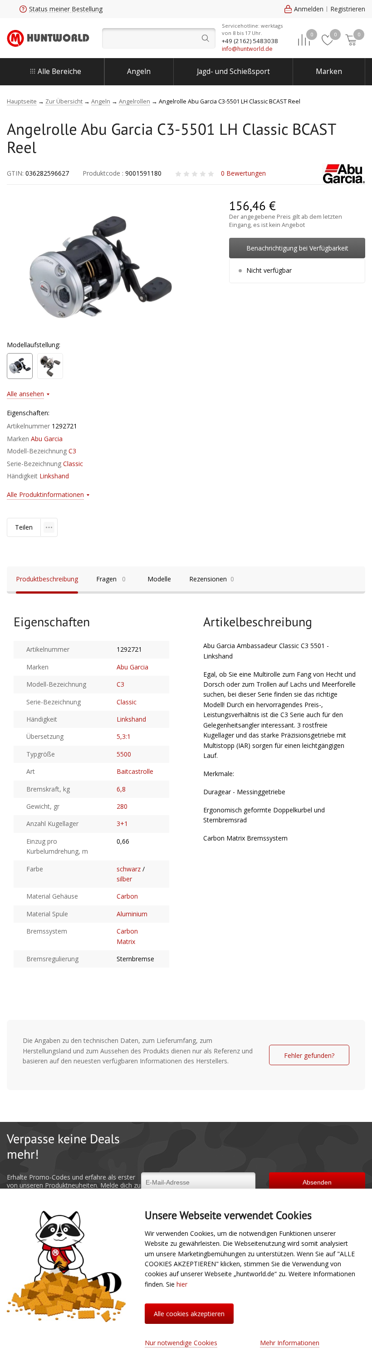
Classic (73, 463)
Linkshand (54, 476)
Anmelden (308, 9)
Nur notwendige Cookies (181, 1342)
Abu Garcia (47, 438)
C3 (72, 451)
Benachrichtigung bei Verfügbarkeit (297, 248)
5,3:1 (124, 736)
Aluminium (132, 914)
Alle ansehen (25, 393)
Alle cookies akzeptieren (189, 1313)
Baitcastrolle (135, 771)
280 (122, 806)
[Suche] (158, 38)
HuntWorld (48, 38)
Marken (329, 71)
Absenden (317, 1182)
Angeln (139, 71)
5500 (124, 754)
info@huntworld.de (247, 49)
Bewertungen (243, 173)
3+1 (122, 823)
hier (181, 1284)
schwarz (129, 869)
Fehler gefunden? (309, 1055)
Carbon (127, 896)
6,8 (121, 789)
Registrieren (347, 9)
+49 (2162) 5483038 (250, 41)
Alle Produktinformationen (45, 494)
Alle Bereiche (59, 71)
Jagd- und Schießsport (233, 71)
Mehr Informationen (289, 1342)
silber (124, 879)
